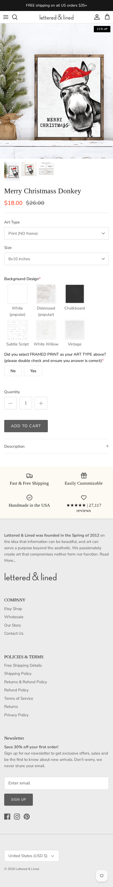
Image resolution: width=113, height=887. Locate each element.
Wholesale (13, 616)
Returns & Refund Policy (25, 682)
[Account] (95, 17)
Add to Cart (26, 426)
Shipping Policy (18, 673)
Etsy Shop (13, 608)
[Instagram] (17, 817)
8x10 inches (19, 258)
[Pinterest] (27, 817)
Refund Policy (16, 690)
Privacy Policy (16, 715)
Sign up (18, 799)
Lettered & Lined (27, 869)
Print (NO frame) (23, 233)
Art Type (12, 222)
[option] (56, 91)
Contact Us (13, 633)
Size (8, 247)
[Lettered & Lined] (56, 17)
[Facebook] (7, 817)
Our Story (12, 625)
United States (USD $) (28, 855)
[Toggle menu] (6, 17)
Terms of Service (18, 698)
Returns (11, 706)
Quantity (12, 391)
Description (14, 446)
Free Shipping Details (23, 665)
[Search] (17, 17)
